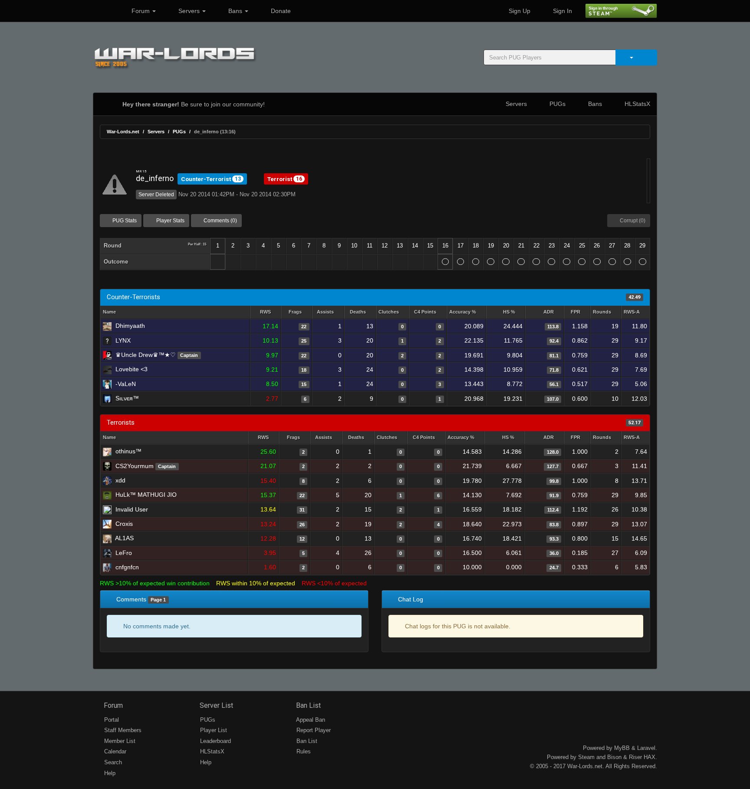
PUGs (557, 103)
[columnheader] (265, 312)
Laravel (646, 748)
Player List (212, 730)
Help (108, 773)
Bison (614, 757)
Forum (140, 10)
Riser (635, 757)
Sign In (561, 10)
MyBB (622, 748)
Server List (215, 705)
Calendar (114, 751)
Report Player (313, 730)
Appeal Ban (310, 719)
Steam (586, 757)
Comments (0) (219, 221)
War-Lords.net (123, 131)
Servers (189, 10)
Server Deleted (156, 194)
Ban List (307, 705)
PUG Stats (124, 221)
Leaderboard (214, 741)
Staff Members (121, 730)
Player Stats (169, 221)
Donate (280, 10)
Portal (110, 719)
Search (112, 762)
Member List (118, 741)
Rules (303, 751)
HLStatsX (636, 103)
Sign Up (518, 10)
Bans (235, 10)
